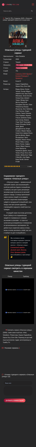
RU (12, 4)
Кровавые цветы (20, 252)
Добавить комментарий (15, 400)
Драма (29, 74)
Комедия (25, 76)
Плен (12, 252)
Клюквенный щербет (17, 247)
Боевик (18, 76)
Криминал (19, 78)
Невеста (23, 250)
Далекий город (15, 250)
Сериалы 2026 (21, 74)
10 (19, 166)
